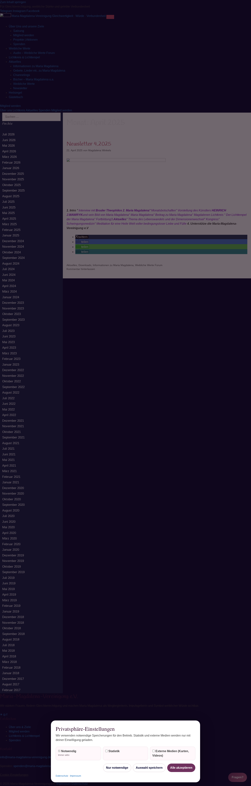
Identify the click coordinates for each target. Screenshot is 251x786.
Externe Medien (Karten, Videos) (170, 753)
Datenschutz (62, 776)
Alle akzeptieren (181, 767)
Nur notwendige (117, 767)
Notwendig (67, 753)
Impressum (75, 776)
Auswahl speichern (149, 767)
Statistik (114, 751)
